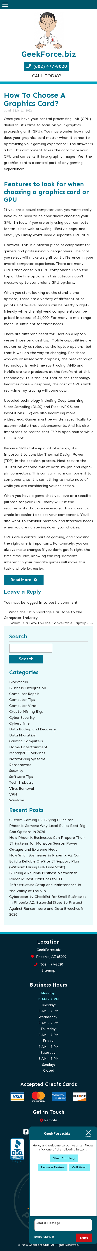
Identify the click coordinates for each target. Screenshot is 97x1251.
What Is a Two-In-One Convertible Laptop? (51, 623)
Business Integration (27, 688)
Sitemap (48, 970)
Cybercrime (19, 723)
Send (84, 1237)
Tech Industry (21, 782)
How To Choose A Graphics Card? (34, 99)
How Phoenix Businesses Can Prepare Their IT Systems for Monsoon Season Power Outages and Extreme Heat (47, 843)
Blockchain (18, 682)
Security (16, 770)
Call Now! (79, 1167)
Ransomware (20, 764)
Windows (17, 800)
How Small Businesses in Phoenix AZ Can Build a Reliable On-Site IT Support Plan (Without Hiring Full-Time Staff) (45, 861)
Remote (50, 1120)
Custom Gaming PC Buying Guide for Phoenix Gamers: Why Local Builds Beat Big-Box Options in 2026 (48, 826)
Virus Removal (21, 788)
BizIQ (38, 1236)
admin (8, 110)
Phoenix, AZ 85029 (50, 957)
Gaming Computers (26, 741)
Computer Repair (24, 693)
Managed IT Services (27, 753)
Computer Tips (22, 699)
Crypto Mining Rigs (26, 711)
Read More (21, 580)
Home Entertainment (28, 747)
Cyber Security (22, 717)
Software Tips (21, 776)
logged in (34, 602)
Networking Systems (27, 759)
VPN (13, 794)
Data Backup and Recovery (32, 729)
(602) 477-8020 (49, 66)
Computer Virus (23, 705)
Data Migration (22, 735)
